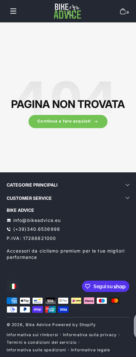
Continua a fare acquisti (64, 121)
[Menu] (13, 11)
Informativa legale (90, 350)
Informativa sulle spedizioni (36, 350)
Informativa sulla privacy (90, 334)
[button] (122, 11)
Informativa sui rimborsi (32, 334)
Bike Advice (38, 324)
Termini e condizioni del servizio (42, 342)
